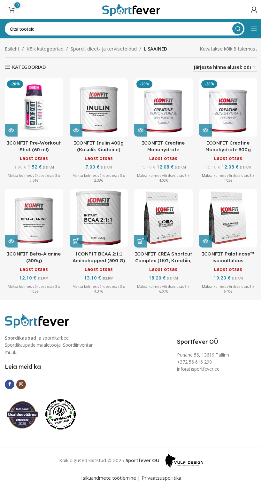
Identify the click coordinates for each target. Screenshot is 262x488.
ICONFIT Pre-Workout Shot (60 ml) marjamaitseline (34, 149)
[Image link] (37, 320)
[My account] (254, 9)
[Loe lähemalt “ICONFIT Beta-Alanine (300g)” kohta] (11, 241)
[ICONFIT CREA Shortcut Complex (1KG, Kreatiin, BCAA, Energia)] (163, 218)
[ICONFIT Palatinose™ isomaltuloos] (228, 218)
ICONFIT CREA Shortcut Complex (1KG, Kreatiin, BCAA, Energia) (163, 260)
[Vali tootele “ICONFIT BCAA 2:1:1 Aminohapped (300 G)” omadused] (76, 241)
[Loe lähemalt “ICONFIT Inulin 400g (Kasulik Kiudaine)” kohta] (76, 130)
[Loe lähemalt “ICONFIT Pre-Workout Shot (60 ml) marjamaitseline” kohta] (11, 130)
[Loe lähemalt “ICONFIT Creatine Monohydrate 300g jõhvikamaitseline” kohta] (205, 130)
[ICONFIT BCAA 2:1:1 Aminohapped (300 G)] (99, 218)
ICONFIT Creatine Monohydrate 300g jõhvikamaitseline (228, 149)
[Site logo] (131, 9)
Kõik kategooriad (45, 48)
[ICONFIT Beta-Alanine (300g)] (34, 218)
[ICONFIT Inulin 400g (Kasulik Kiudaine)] (99, 107)
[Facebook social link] (9, 384)
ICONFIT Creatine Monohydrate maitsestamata (163, 149)
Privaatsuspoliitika (161, 478)
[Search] (237, 28)
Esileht (12, 48)
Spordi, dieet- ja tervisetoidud (104, 48)
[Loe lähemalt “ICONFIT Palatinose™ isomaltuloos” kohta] (205, 241)
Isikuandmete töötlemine (108, 478)
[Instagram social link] (21, 384)
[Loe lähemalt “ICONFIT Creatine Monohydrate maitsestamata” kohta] (140, 130)
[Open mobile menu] (254, 28)
